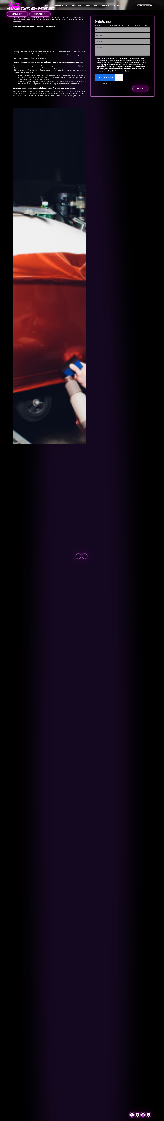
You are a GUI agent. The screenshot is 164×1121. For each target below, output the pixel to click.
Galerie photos (91, 5)
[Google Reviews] (148, 1114)
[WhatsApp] (143, 1114)
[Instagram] (137, 1114)
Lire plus (20, 558)
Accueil (47, 5)
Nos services (76, 5)
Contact (117, 5)
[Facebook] (132, 1114)
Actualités (105, 5)
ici (130, 71)
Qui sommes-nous (61, 5)
